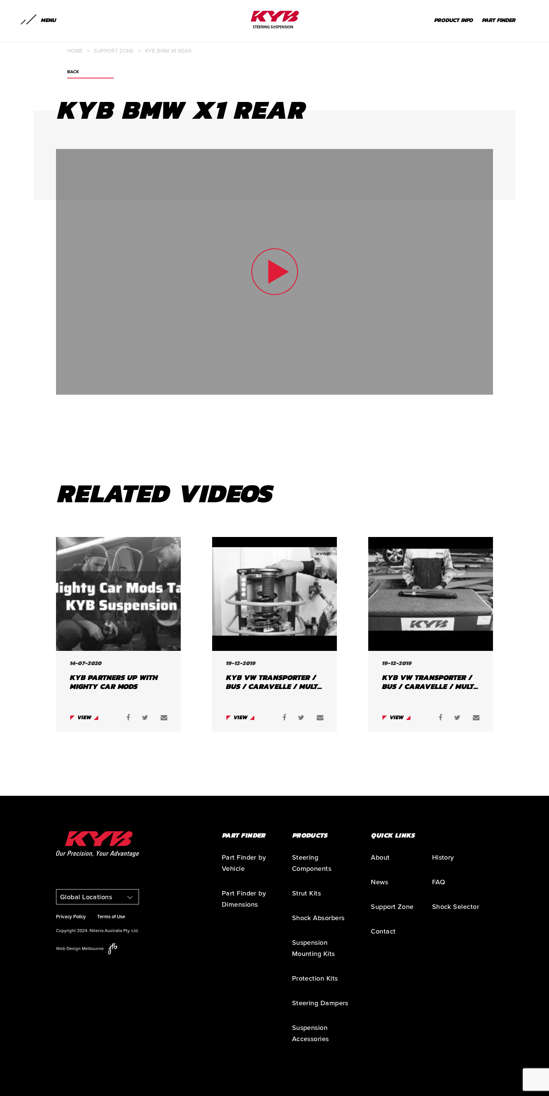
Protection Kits (315, 978)
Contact (383, 931)
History (443, 857)
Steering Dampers (320, 1003)
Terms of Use (111, 917)
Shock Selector (455, 907)
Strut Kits (306, 893)
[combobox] (97, 896)
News (379, 882)
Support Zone (114, 51)
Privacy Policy (71, 917)
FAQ (438, 882)
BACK (73, 71)
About (380, 857)
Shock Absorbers (318, 918)
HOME (75, 51)
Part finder (498, 20)
